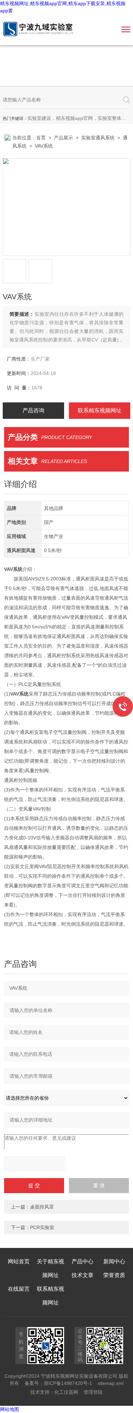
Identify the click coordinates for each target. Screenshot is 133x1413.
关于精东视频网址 (50, 1268)
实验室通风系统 (98, 137)
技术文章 (82, 1275)
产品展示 (63, 137)
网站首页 (19, 1261)
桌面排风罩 (42, 1207)
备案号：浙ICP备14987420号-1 (58, 1383)
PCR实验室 (42, 1227)
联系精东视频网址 (99, 410)
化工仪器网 (66, 1392)
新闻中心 (114, 1261)
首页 (41, 137)
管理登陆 (93, 1392)
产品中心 (82, 1261)
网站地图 (9, 1409)
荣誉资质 (114, 1275)
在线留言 (19, 1289)
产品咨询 (33, 410)
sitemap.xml (110, 1383)
